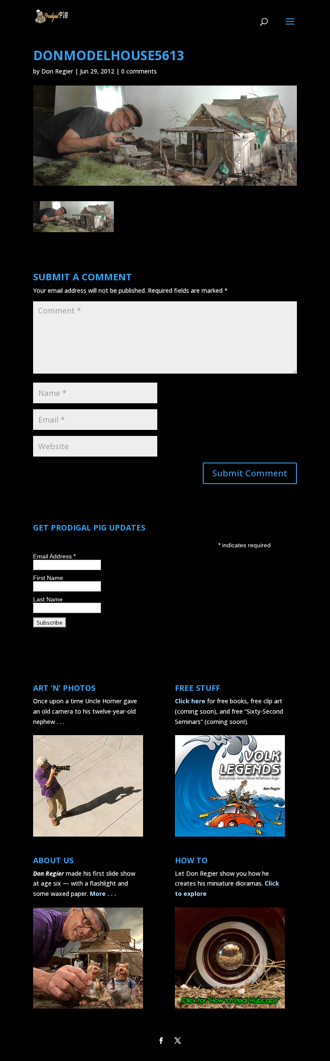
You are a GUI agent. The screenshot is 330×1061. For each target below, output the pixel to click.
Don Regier (57, 71)
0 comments (139, 71)
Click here (190, 701)
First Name (48, 577)
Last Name (48, 599)
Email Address (54, 556)
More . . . (103, 893)
